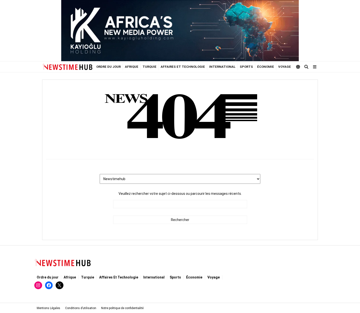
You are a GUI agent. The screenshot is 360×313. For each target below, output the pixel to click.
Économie (265, 67)
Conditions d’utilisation (80, 308)
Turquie (149, 67)
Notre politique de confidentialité (122, 308)
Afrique (131, 67)
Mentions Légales (48, 308)
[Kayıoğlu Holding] (180, 30)
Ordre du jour (108, 67)
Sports (246, 67)
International (222, 67)
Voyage (284, 67)
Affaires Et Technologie (183, 67)
